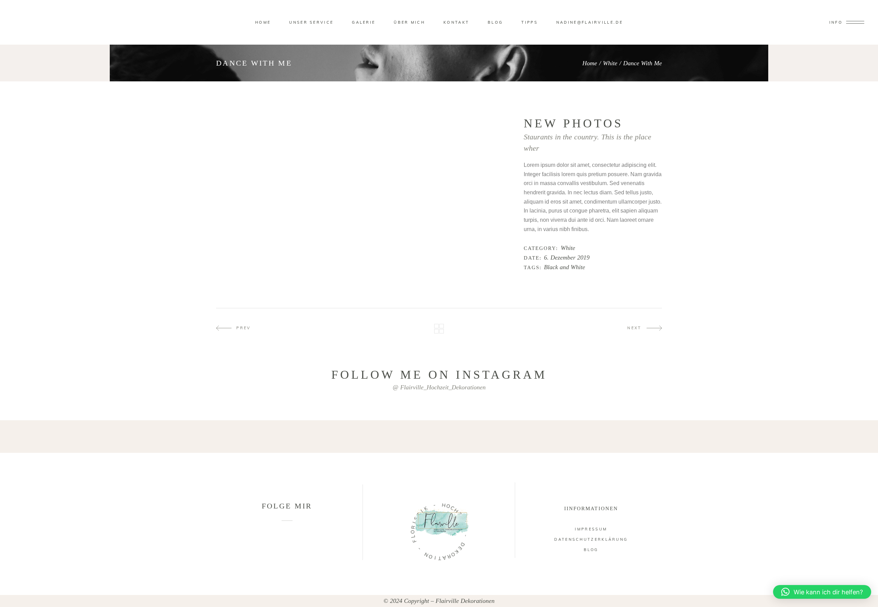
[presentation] (234, 121)
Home (589, 63)
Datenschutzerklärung (591, 539)
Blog (591, 549)
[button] (822, 592)
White (610, 63)
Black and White (564, 267)
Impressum (591, 529)
